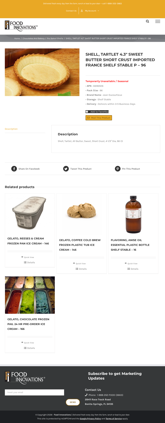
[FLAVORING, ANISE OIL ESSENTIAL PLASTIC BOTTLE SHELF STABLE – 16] (133, 214)
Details (31, 262)
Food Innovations (62, 415)
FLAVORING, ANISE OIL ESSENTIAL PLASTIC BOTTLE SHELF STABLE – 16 (130, 245)
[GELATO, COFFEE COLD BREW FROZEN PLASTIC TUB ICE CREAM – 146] (82, 214)
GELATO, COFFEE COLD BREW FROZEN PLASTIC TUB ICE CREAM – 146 (80, 245)
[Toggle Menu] (157, 21)
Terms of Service (114, 418)
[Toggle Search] (147, 21)
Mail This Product (100, 117)
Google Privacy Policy (90, 418)
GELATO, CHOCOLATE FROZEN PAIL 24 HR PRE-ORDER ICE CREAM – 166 (28, 324)
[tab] (25, 129)
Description (11, 128)
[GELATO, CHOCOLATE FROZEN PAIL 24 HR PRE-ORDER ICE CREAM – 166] (30, 295)
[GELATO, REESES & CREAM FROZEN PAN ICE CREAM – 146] (30, 213)
